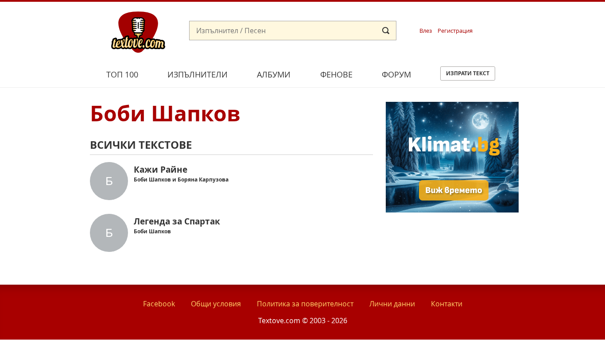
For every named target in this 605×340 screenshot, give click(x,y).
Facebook (159, 304)
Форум (396, 74)
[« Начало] (138, 31)
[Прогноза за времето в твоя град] (452, 210)
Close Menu (518, 16)
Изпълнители (197, 74)
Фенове (336, 74)
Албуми (274, 74)
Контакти (446, 304)
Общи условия (216, 304)
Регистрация (455, 31)
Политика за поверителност (305, 304)
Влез (425, 31)
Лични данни (392, 304)
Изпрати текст (467, 73)
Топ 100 (122, 74)
